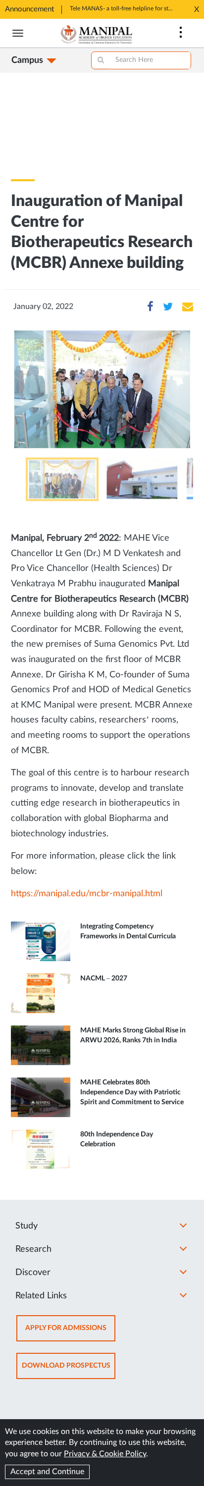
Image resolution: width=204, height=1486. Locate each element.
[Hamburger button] (17, 33)
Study (26, 1226)
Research (33, 1249)
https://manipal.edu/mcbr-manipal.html (86, 893)
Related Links (41, 1295)
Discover (33, 1272)
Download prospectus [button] (68, 1370)
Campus (27, 60)
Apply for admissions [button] (70, 1332)
